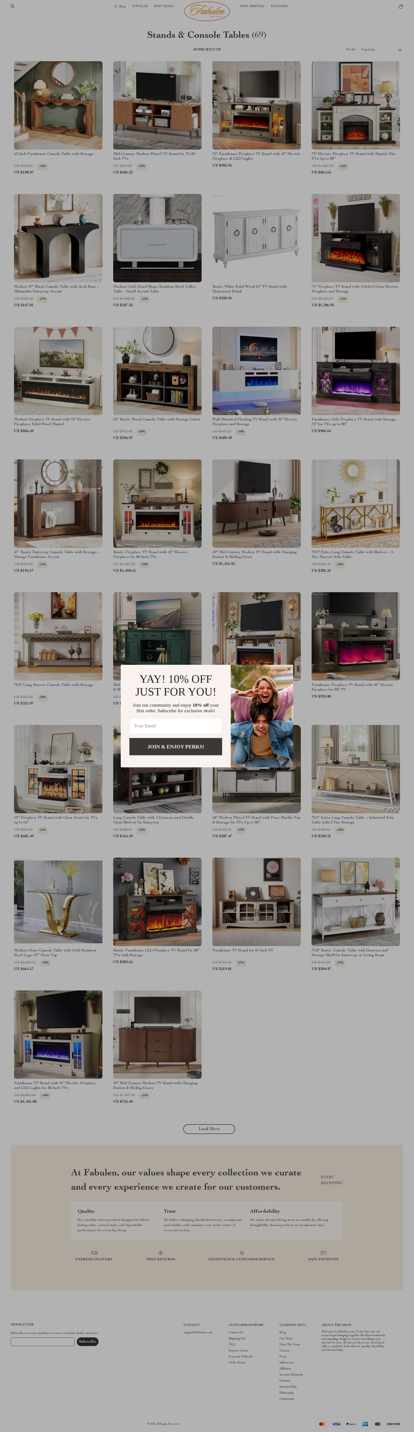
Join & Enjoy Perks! (175, 746)
